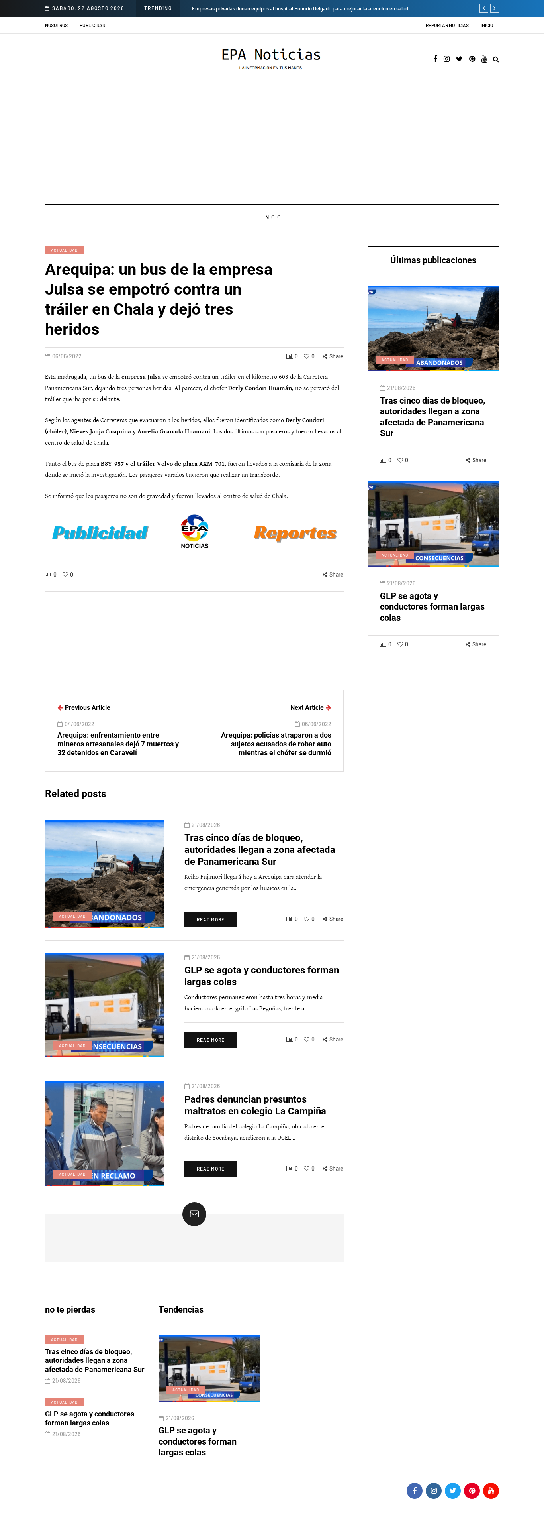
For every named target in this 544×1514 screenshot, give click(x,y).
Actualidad (64, 250)
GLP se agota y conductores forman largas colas (432, 607)
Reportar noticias (447, 25)
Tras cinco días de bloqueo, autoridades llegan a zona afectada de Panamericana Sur (259, 849)
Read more (211, 919)
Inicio (487, 25)
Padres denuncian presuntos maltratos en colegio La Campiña (211, 1441)
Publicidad (92, 25)
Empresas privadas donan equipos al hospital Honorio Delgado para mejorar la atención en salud (300, 8)
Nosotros (56, 25)
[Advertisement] (272, 144)
